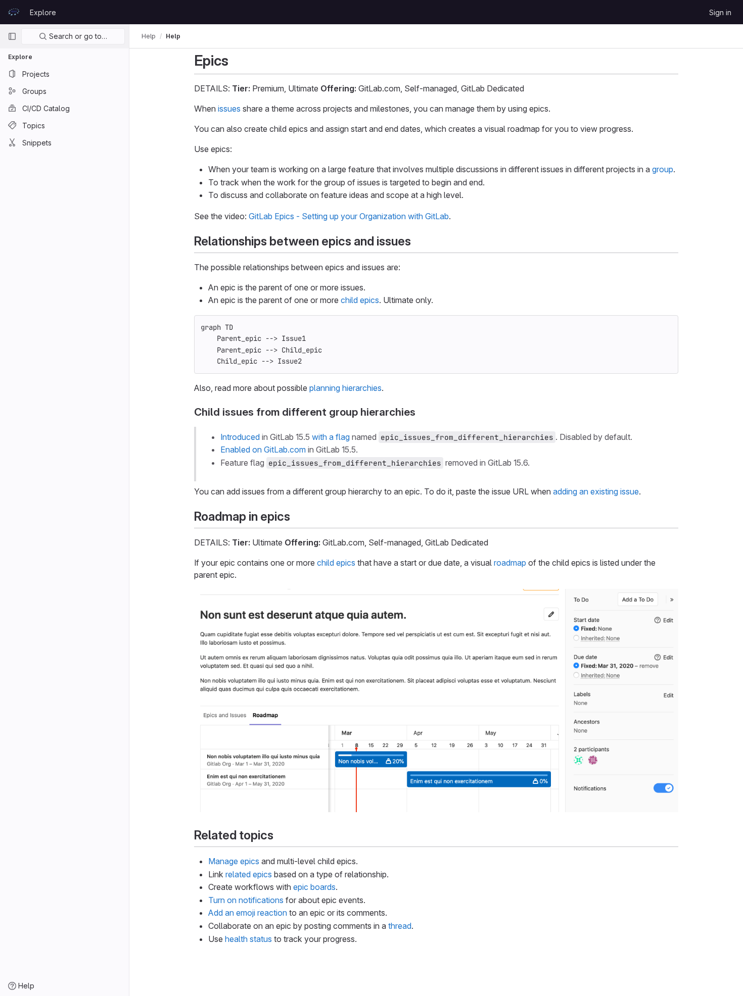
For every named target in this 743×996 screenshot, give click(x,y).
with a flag (331, 437)
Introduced (240, 437)
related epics (248, 874)
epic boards (314, 887)
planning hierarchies (345, 388)
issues (229, 109)
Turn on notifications (246, 900)
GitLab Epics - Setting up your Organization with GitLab (349, 216)
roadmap (510, 563)
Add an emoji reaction (247, 913)
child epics (360, 300)
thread (399, 926)
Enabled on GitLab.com (263, 449)
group (662, 169)
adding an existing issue (596, 491)
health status (248, 939)
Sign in (720, 12)
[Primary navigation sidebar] (12, 36)
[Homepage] (14, 12)
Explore (43, 12)
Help (149, 36)
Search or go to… (77, 36)
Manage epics (233, 861)
